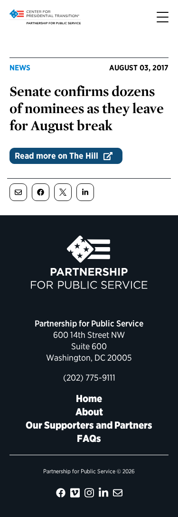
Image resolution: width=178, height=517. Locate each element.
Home (89, 398)
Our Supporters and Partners (89, 425)
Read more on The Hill (56, 156)
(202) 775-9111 (89, 378)
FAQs (89, 438)
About (89, 412)
